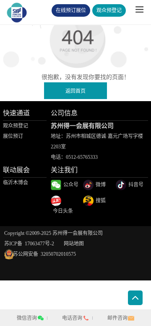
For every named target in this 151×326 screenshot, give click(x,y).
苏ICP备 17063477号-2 (29, 244)
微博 (101, 185)
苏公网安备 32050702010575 (40, 254)
